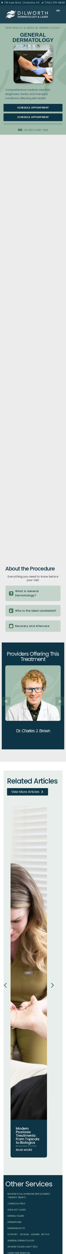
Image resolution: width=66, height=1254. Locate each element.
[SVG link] (27, 14)
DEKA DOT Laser (17, 1209)
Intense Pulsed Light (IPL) (23, 1246)
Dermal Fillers (16, 1215)
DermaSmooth (16, 1228)
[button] (33, 117)
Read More (24, 1150)
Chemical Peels (16, 1203)
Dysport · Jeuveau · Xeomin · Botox (28, 1234)
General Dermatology (21, 1240)
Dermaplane (14, 1222)
